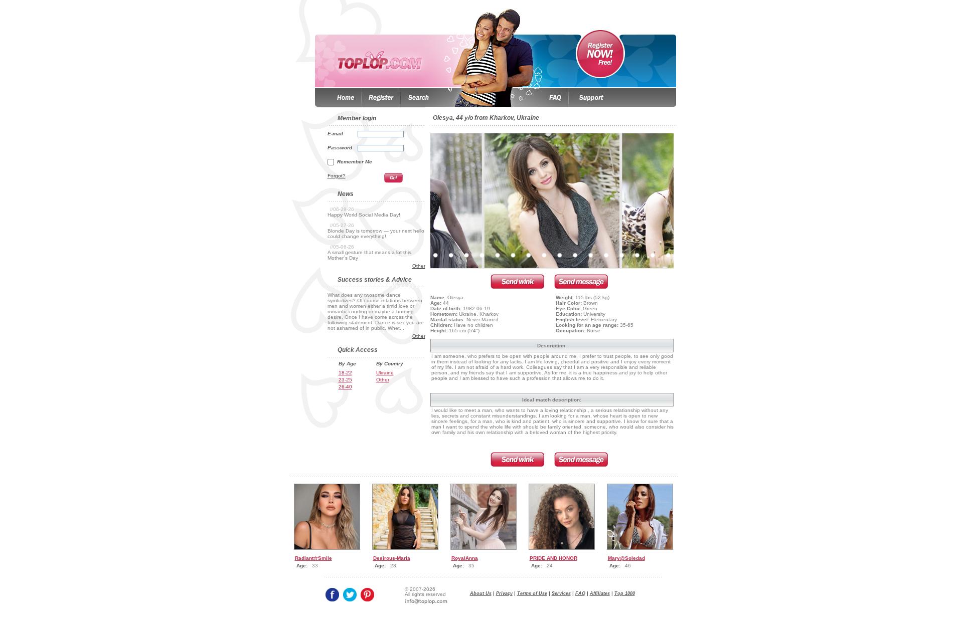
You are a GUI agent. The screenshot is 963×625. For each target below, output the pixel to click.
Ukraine (385, 372)
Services (561, 593)
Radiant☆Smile (313, 558)
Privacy (504, 593)
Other (418, 266)
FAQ (580, 593)
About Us (481, 593)
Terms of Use (532, 593)
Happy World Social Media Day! (364, 215)
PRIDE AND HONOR (553, 558)
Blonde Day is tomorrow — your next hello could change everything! (376, 233)
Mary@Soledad (626, 558)
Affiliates (600, 593)
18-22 (345, 372)
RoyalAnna (464, 558)
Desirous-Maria (391, 558)
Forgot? (337, 175)
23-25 (345, 379)
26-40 (345, 386)
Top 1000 (624, 593)
